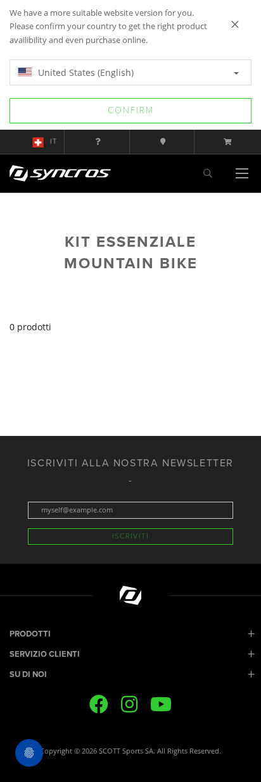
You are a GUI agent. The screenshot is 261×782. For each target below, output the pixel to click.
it (53, 141)
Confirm (131, 110)
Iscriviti (130, 536)
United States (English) (84, 72)
